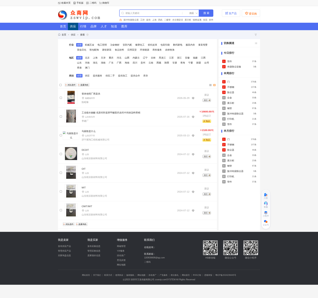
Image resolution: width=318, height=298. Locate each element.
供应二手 (110, 75)
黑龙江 (162, 57)
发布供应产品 (64, 246)
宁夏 (190, 62)
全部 (79, 44)
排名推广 (121, 255)
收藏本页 (66, 2)
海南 (127, 62)
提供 (148, 20)
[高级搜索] (120, 20)
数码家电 (177, 44)
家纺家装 (106, 49)
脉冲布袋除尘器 (131, 20)
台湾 (206, 62)
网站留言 (186, 275)
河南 (87, 62)
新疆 (198, 62)
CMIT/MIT (87, 206)
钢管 (229, 108)
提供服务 (97, 75)
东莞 (205, 20)
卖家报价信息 (93, 255)
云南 (151, 62)
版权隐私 (130, 275)
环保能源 (144, 49)
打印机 (230, 119)
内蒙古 (136, 57)
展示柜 (188, 20)
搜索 (82, 34)
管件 (229, 61)
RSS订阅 (197, 275)
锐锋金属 (197, 20)
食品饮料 (119, 49)
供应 (73, 34)
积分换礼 (175, 275)
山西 (127, 57)
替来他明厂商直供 (91, 93)
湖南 (103, 62)
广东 (111, 62)
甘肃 (174, 62)
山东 (79, 62)
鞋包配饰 (94, 49)
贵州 (143, 62)
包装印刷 (165, 44)
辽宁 (145, 57)
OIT (84, 168)
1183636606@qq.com (154, 257)
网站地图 (121, 265)
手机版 (80, 2)
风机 (160, 20)
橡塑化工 (140, 44)
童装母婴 (203, 44)
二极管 (167, 20)
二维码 (92, 2)
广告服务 (164, 275)
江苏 (171, 57)
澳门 (87, 67)
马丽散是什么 (89, 131)
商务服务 (157, 49)
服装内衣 (190, 44)
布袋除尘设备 (234, 66)
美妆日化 (81, 49)
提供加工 (122, 75)
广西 (119, 62)
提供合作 (135, 75)
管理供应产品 (64, 251)
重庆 (111, 57)
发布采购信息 (93, 246)
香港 (79, 67)
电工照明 (102, 44)
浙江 (179, 57)
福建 (195, 57)
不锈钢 (230, 87)
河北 (119, 57)
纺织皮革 (152, 44)
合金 (229, 97)
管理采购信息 (93, 251)
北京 (87, 57)
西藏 (159, 62)
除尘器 (230, 92)
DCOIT (85, 150)
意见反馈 (121, 260)
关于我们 (97, 275)
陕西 (166, 62)
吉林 (153, 57)
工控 (142, 20)
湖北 (95, 62)
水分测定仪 (177, 20)
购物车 (105, 2)
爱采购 (251, 13)
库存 (145, 75)
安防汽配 (127, 44)
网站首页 (86, 275)
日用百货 (132, 49)
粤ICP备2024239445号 (225, 275)
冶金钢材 (114, 44)
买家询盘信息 (64, 255)
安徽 (187, 57)
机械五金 (89, 44)
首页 (64, 34)
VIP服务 (121, 251)
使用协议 (119, 275)
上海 (154, 20)
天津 (103, 57)
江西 (203, 57)
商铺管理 (121, 246)
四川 (135, 62)
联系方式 (108, 275)
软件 (211, 20)
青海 (182, 62)
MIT (84, 187)
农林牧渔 (169, 49)
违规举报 (208, 275)
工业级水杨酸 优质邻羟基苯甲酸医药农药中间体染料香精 (111, 112)
